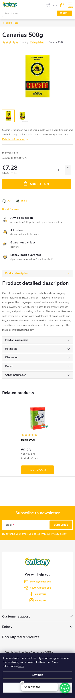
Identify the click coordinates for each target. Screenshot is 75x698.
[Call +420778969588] (48, 5)
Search (64, 13)
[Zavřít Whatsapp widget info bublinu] (22, 683)
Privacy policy (58, 534)
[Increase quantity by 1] (68, 167)
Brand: (10, 209)
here (21, 666)
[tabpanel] (37, 438)
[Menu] (70, 5)
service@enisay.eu (40, 581)
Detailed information (13, 139)
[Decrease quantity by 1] (68, 172)
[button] (65, 688)
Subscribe (61, 524)
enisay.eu (40, 594)
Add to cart (40, 184)
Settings (37, 675)
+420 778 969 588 (40, 588)
